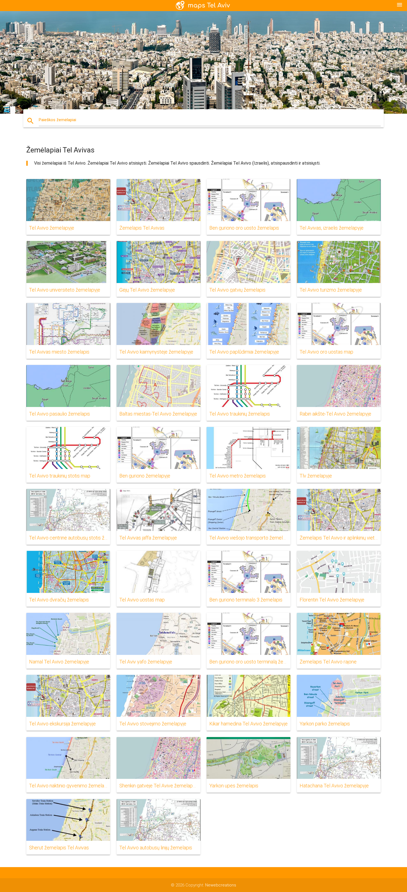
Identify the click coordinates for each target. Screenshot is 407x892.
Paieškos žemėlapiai (57, 119)
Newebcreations (220, 885)
